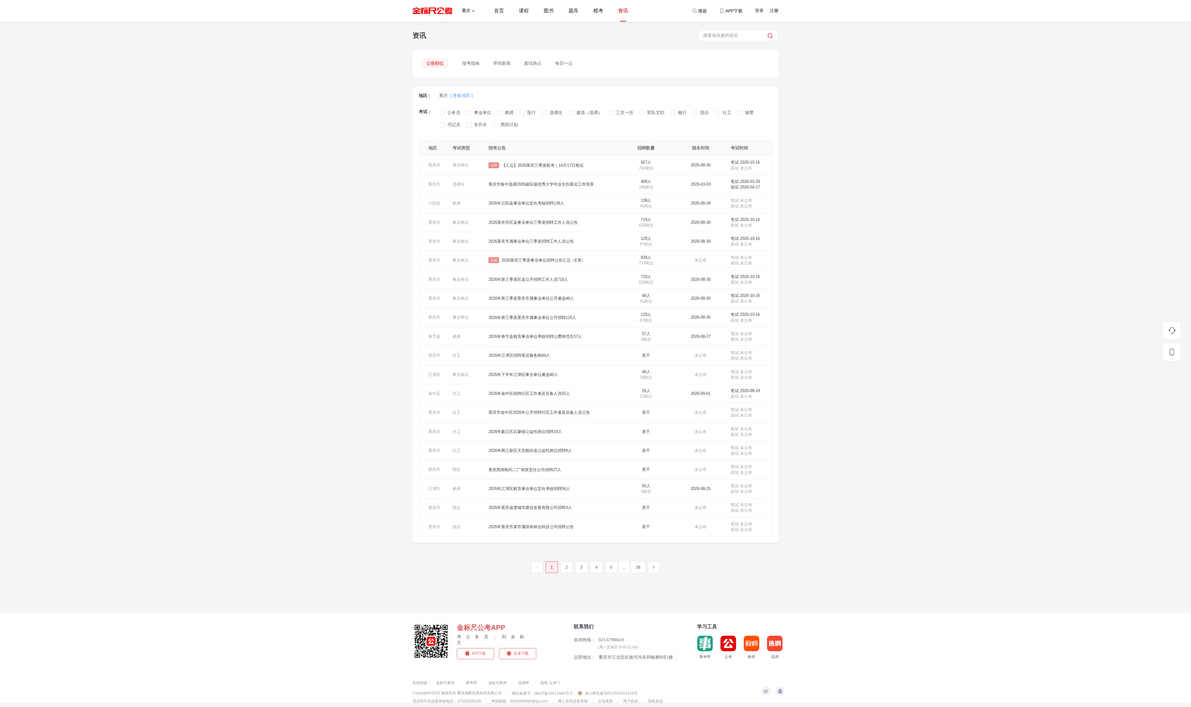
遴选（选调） (589, 112)
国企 (704, 112)
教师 (509, 112)
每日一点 (564, 63)
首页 (499, 10)
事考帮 (472, 683)
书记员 (453, 124)
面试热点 (533, 63)
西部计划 (509, 124)
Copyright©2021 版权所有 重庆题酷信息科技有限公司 (457, 693)
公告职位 (435, 63)
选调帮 (524, 683)
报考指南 (471, 63)
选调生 (556, 112)
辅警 (749, 112)
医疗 (531, 112)
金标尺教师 (498, 683)
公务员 (453, 112)
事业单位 (482, 112)
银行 (682, 112)
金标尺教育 (446, 683)
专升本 (480, 124)
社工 (727, 112)
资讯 (623, 10)
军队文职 (655, 112)
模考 (598, 10)
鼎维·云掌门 (550, 683)
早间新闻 (502, 63)
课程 (524, 10)
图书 (549, 10)
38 (638, 567)
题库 (573, 10)
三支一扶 (624, 112)
